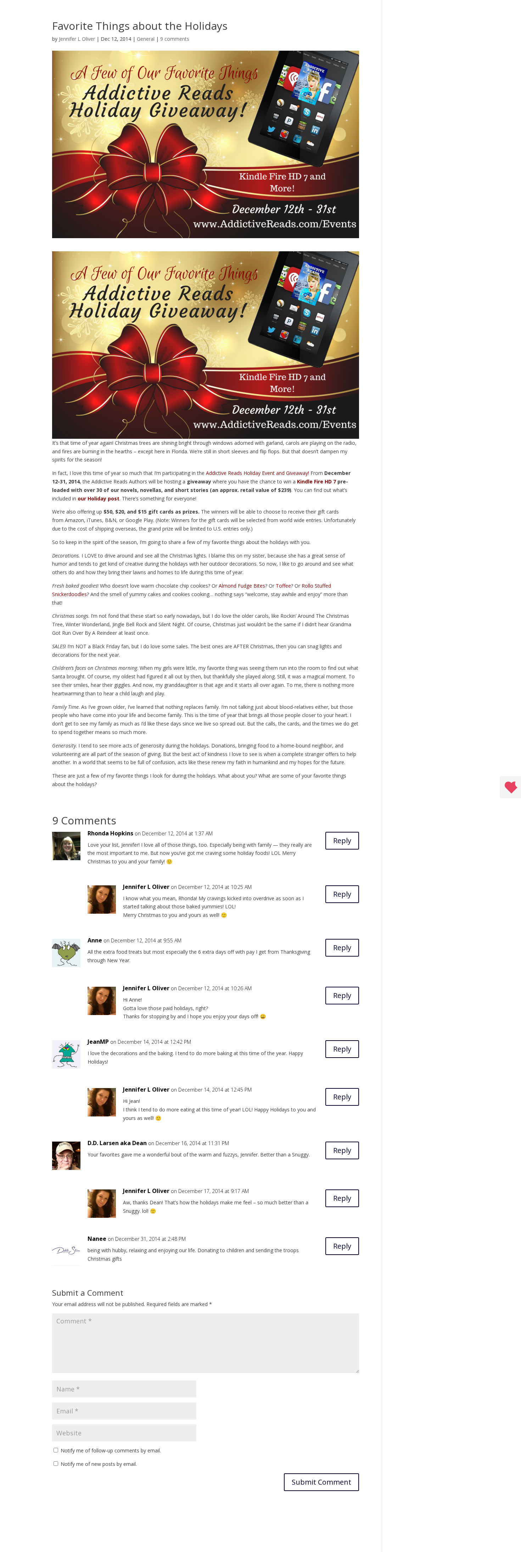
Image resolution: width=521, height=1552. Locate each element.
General (146, 38)
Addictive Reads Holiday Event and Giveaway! (257, 473)
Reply (342, 840)
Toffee (283, 585)
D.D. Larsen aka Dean (117, 1143)
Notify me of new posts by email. (99, 1464)
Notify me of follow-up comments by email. (111, 1450)
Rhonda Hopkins (110, 833)
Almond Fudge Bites (242, 585)
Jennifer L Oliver (77, 38)
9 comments (174, 38)
